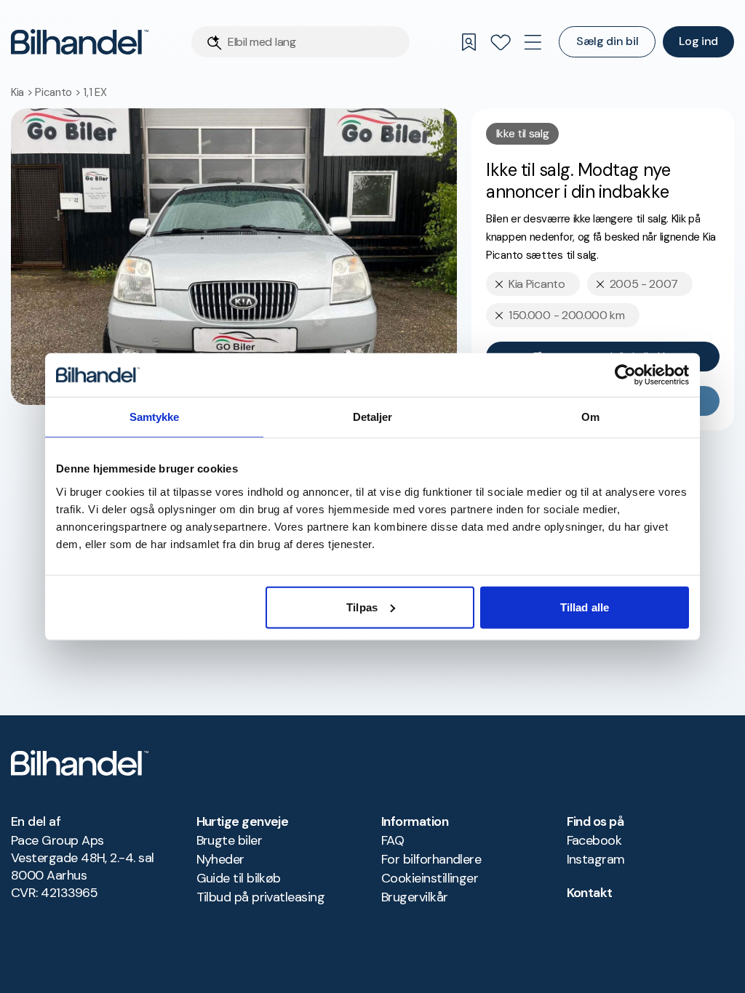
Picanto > (59, 92)
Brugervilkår (414, 897)
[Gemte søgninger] (469, 42)
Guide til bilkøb (238, 878)
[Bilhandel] (79, 42)
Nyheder (220, 859)
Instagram (596, 859)
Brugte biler (229, 840)
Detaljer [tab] (373, 417)
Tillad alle (584, 606)
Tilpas (362, 606)
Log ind (698, 41)
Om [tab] (590, 417)
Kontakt (590, 893)
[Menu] (533, 42)
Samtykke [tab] (155, 417)
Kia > (23, 92)
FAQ (392, 840)
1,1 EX (94, 92)
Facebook (594, 840)
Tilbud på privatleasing (260, 897)
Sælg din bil (607, 41)
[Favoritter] (501, 42)
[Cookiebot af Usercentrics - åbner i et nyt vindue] (625, 375)
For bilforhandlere (431, 859)
